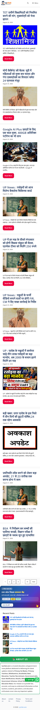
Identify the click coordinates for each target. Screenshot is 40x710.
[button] (27, 3)
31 (27, 582)
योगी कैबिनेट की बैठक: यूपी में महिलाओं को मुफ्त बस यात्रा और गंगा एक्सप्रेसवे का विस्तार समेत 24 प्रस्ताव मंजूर (23, 627)
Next (33, 582)
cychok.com (23, 707)
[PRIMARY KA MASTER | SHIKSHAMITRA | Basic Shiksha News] (6, 3)
